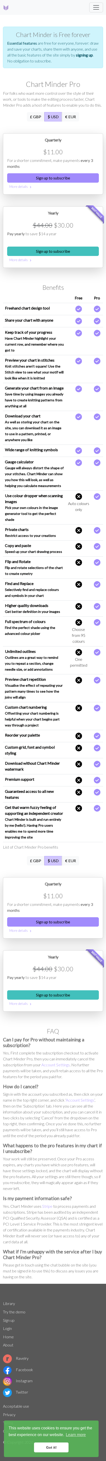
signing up (84, 55)
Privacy (9, 1414)
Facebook (24, 1369)
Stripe (47, 1206)
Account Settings (55, 1064)
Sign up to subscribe (53, 177)
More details (21, 187)
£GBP (35, 116)
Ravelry (22, 1358)
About (8, 1345)
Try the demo (14, 1311)
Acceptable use (16, 1406)
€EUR (70, 116)
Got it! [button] (51, 1447)
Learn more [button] (76, 1435)
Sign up (9, 1320)
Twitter (22, 1392)
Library (9, 1303)
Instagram (24, 1380)
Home (8, 1336)
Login (7, 1328)
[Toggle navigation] (96, 7)
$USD (53, 116)
